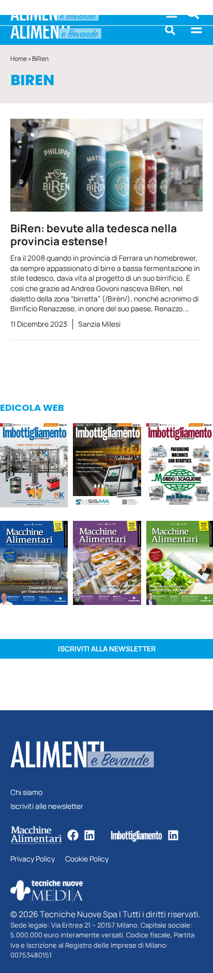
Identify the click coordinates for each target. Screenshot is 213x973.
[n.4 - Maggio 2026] (107, 467)
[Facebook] (73, 835)
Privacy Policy (32, 859)
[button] (170, 30)
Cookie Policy (87, 859)
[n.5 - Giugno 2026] (34, 564)
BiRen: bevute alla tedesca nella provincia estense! (93, 234)
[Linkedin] (89, 835)
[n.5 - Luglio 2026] (34, 467)
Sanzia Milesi (99, 324)
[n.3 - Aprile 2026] (179, 467)
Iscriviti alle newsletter (46, 806)
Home (18, 58)
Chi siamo (26, 792)
